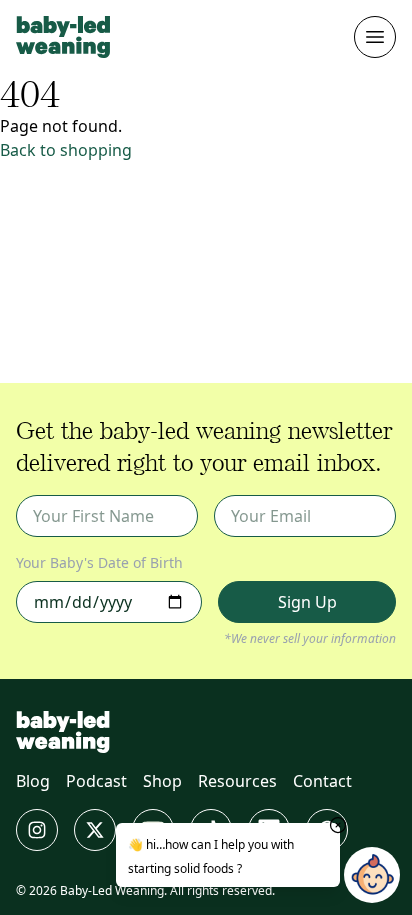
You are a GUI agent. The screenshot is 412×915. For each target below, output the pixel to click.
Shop (162, 781)
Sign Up (307, 602)
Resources (237, 781)
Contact (322, 781)
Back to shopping (66, 150)
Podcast (96, 781)
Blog (33, 781)
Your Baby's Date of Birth (99, 562)
